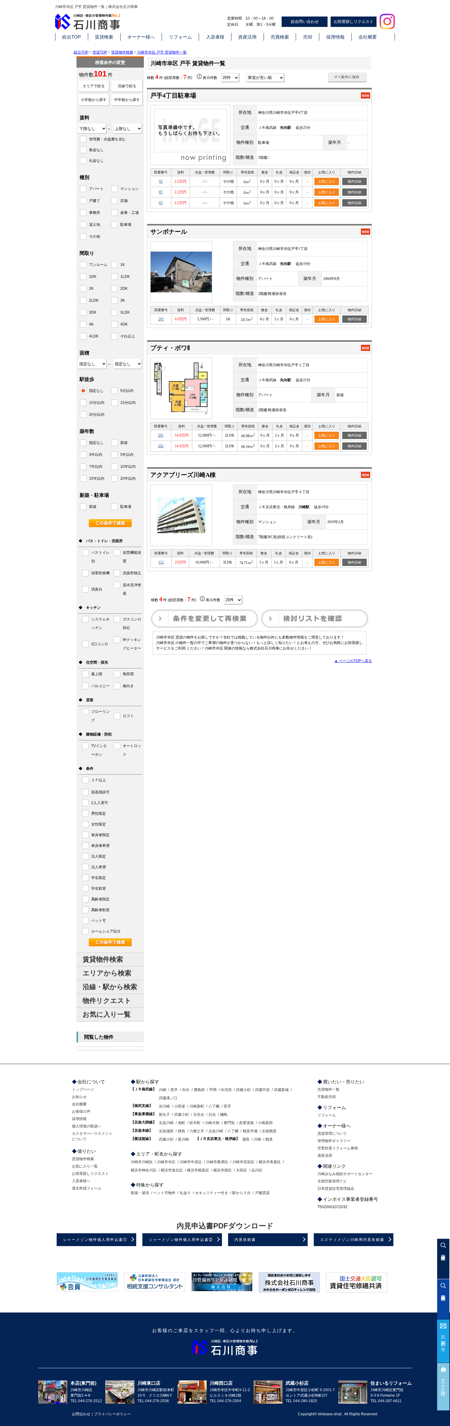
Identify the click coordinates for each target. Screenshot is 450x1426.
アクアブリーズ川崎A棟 (183, 474)
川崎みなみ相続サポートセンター (345, 1174)
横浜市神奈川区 (143, 1170)
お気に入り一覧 (107, 1014)
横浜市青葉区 (270, 1162)
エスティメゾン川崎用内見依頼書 (352, 1240)
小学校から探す (94, 100)
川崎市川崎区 (142, 1162)
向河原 (226, 1090)
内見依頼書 (245, 1240)
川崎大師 (212, 1123)
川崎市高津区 (217, 1162)
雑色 (181, 1131)
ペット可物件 (164, 1193)
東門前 (229, 1123)
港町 (181, 1123)
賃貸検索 (104, 36)
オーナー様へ (141, 36)
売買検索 (280, 36)
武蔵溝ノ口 (168, 1098)
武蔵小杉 (243, 1090)
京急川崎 (166, 1123)
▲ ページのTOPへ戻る (353, 661)
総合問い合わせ (305, 21)
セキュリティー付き (211, 1193)
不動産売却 (326, 1097)
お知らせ (79, 1097)
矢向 (185, 1090)
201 (161, 319)
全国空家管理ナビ (332, 1181)
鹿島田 (199, 1090)
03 (161, 203)
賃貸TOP (99, 52)
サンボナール (168, 231)
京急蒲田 (166, 1131)
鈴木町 (195, 1123)
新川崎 (183, 1139)
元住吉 (198, 1114)
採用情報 (335, 36)
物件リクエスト (107, 1000)
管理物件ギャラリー (334, 1141)
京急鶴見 (269, 1131)
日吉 (212, 1114)
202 (160, 446)
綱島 (223, 1114)
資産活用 (247, 36)
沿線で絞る (127, 86)
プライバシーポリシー (112, 1414)
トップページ (83, 1089)
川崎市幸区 (166, 1162)
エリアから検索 (107, 973)
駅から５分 (241, 1193)
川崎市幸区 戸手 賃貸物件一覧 (162, 52)
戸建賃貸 (262, 1193)
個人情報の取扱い (86, 1126)
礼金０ (185, 1193)
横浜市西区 (222, 1170)
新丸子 (164, 1114)
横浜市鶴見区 (198, 1170)
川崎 (162, 1090)
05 (161, 192)
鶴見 (269, 1139)
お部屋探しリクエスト (353, 21)
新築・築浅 (140, 1193)
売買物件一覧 (328, 1089)
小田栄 (179, 1106)
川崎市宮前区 (243, 1162)
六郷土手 (196, 1131)
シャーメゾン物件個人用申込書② (181, 1240)
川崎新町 (196, 1106)
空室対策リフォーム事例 (337, 1148)
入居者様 (215, 36)
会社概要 (367, 36)
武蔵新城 (281, 1090)
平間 (212, 1090)
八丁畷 (213, 1106)
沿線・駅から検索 (110, 987)
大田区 (241, 1170)
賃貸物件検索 (122, 52)
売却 (307, 36)
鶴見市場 (250, 1131)
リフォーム (180, 36)
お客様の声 (81, 1111)
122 (161, 562)
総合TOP (71, 36)
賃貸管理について (332, 1133)
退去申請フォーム (86, 1188)
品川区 (256, 1170)
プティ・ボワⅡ (170, 347)
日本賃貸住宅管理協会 (335, 1188)
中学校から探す (127, 100)
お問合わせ (443, 1340)
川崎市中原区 (191, 1162)
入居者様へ (81, 1181)
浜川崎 (164, 1106)
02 (161, 181)
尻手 (174, 1090)
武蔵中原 (262, 1090)
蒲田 (245, 1139)
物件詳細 (354, 181)
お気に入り (326, 181)
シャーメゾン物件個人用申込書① (95, 1240)
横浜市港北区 (172, 1170)
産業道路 (246, 1123)
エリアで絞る (94, 86)
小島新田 (265, 1123)
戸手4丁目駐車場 (173, 95)
